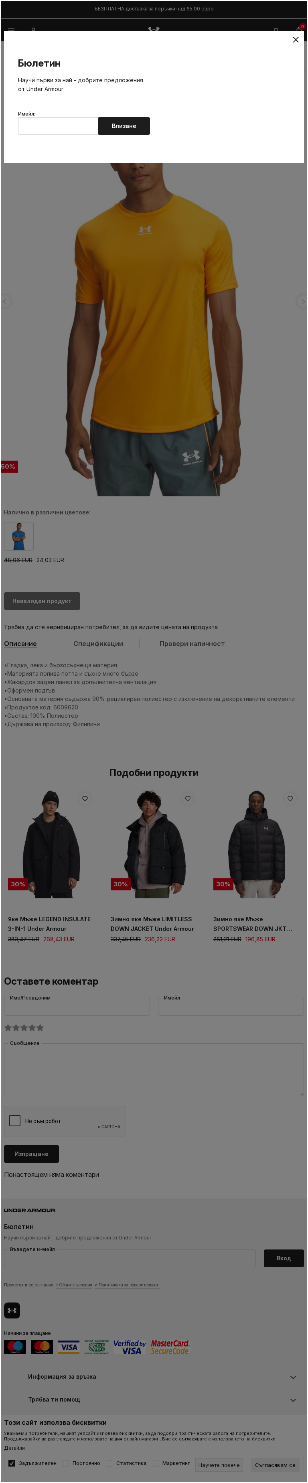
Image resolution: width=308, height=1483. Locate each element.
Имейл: (26, 114)
